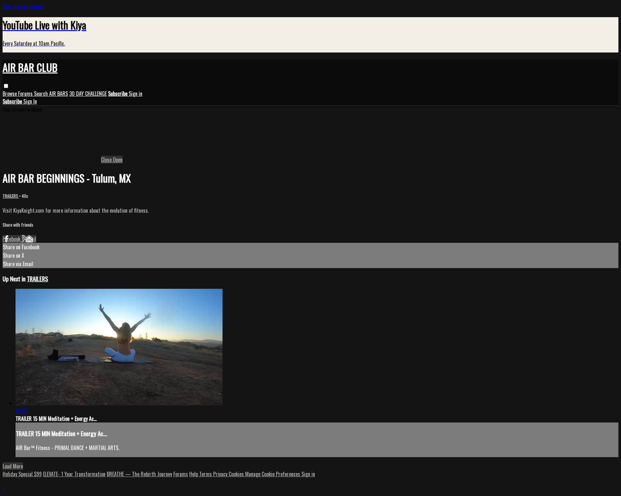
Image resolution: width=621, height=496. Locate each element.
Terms (206, 474)
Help (194, 474)
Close (107, 159)
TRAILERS (11, 196)
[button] (6, 86)
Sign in (135, 93)
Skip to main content (23, 6)
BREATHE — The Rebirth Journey (139, 474)
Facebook (12, 239)
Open (118, 159)
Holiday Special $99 (22, 474)
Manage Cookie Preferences (273, 474)
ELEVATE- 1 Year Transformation (74, 474)
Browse (10, 93)
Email (31, 239)
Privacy (221, 474)
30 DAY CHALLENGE (88, 93)
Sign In (30, 101)
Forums (26, 93)
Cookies (237, 474)
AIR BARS (58, 93)
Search (41, 93)
